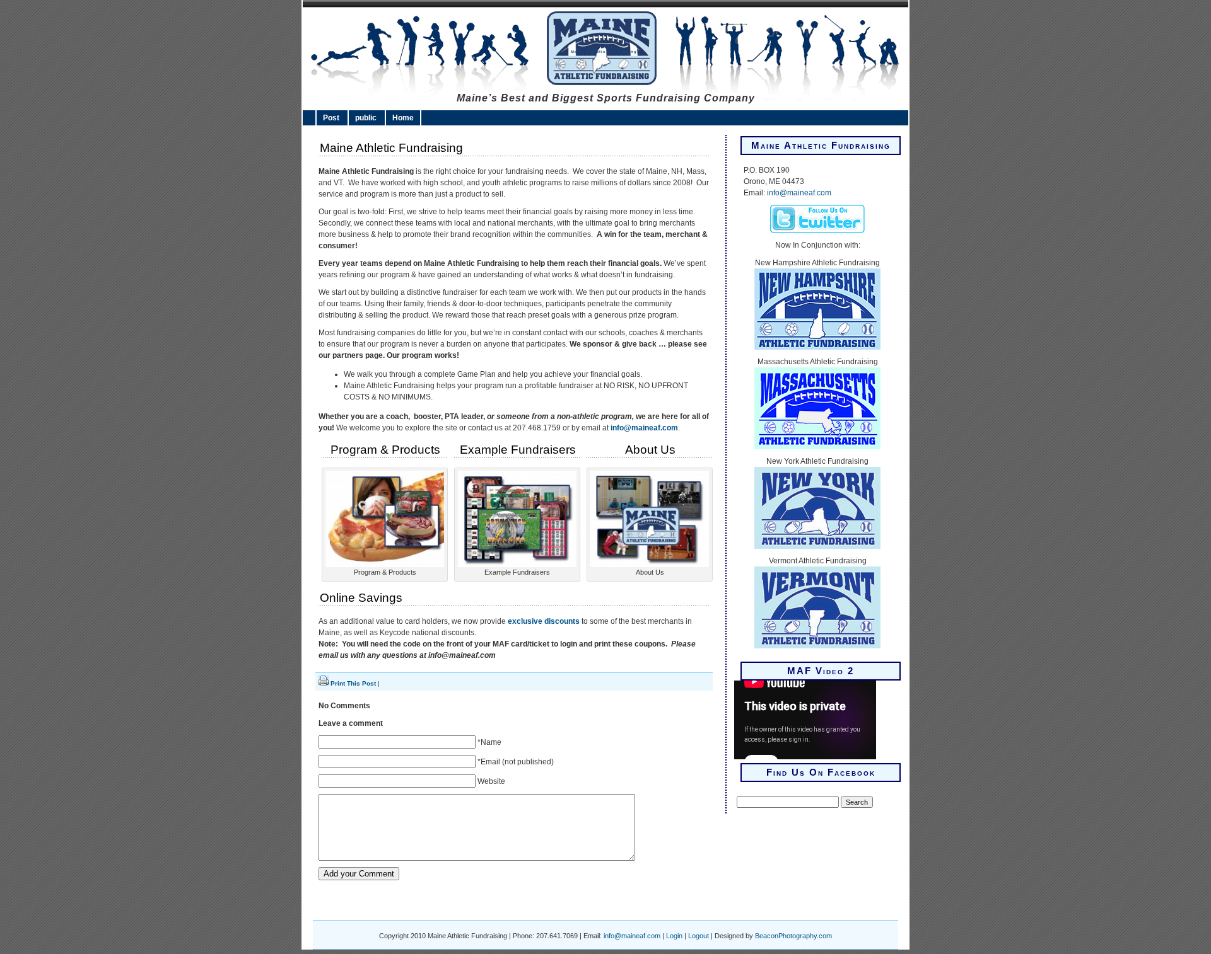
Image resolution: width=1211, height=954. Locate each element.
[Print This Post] (324, 683)
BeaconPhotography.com (793, 936)
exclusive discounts (544, 621)
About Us (650, 449)
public (366, 117)
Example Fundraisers (518, 449)
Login (674, 936)
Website (491, 781)
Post (331, 117)
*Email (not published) (515, 761)
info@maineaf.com (644, 427)
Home (403, 117)
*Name (489, 742)
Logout (698, 936)
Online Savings (361, 597)
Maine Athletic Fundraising (604, 52)
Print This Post (353, 683)
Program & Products (385, 449)
